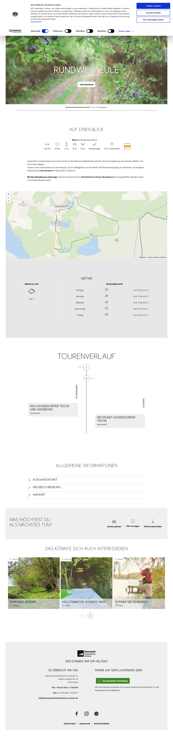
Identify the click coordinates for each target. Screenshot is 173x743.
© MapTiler (142, 257)
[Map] (86, 224)
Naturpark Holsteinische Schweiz (78, 107)
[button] (86, 84)
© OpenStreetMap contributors (156, 257)
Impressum (85, 723)
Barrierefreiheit (101, 723)
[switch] (68, 31)
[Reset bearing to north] (8, 201)
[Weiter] (90, 616)
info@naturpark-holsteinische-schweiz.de (58, 698)
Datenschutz (70, 723)
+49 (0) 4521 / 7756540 (67, 687)
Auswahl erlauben (153, 13)
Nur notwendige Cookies (153, 20)
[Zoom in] (8, 194)
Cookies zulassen (153, 6)
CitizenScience (46, 170)
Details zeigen (124, 31)
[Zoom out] (8, 197)
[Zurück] (82, 616)
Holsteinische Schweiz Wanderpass (97, 177)
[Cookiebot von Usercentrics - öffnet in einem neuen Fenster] (15, 31)
